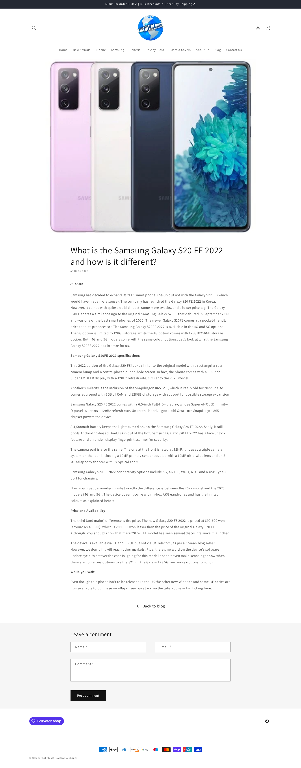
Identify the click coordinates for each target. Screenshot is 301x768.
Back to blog (154, 606)
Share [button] (79, 284)
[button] (34, 28)
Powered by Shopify (66, 757)
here (207, 588)
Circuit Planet (46, 757)
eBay (121, 588)
